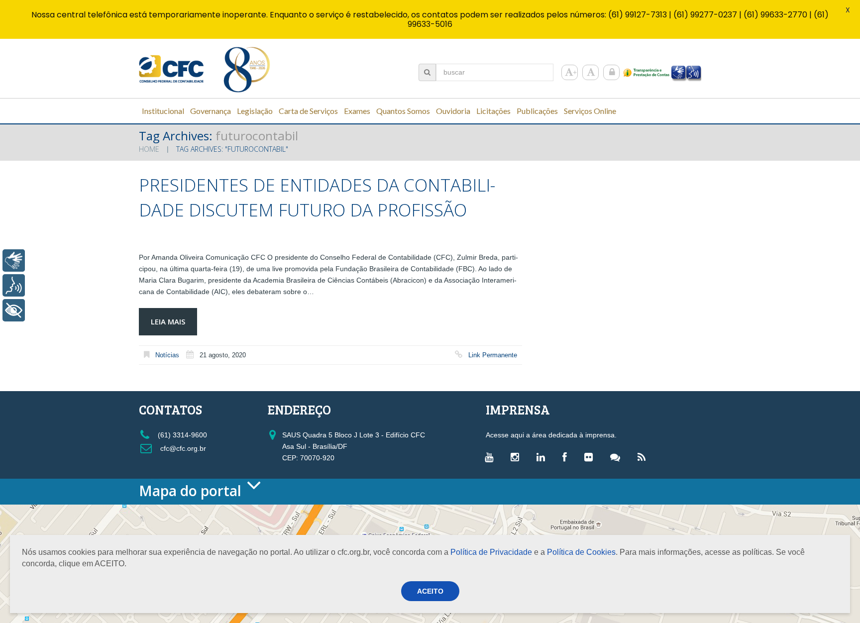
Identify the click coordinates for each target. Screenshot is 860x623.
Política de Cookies (581, 552)
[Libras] (13, 260)
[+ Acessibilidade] (13, 310)
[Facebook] (567, 457)
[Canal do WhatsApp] (618, 457)
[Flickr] (591, 457)
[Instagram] (517, 457)
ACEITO (430, 591)
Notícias (167, 355)
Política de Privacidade (491, 552)
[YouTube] (491, 457)
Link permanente (492, 355)
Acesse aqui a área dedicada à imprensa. (551, 435)
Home (149, 149)
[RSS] (644, 457)
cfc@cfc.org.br (182, 448)
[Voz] (13, 285)
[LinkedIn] (543, 457)
